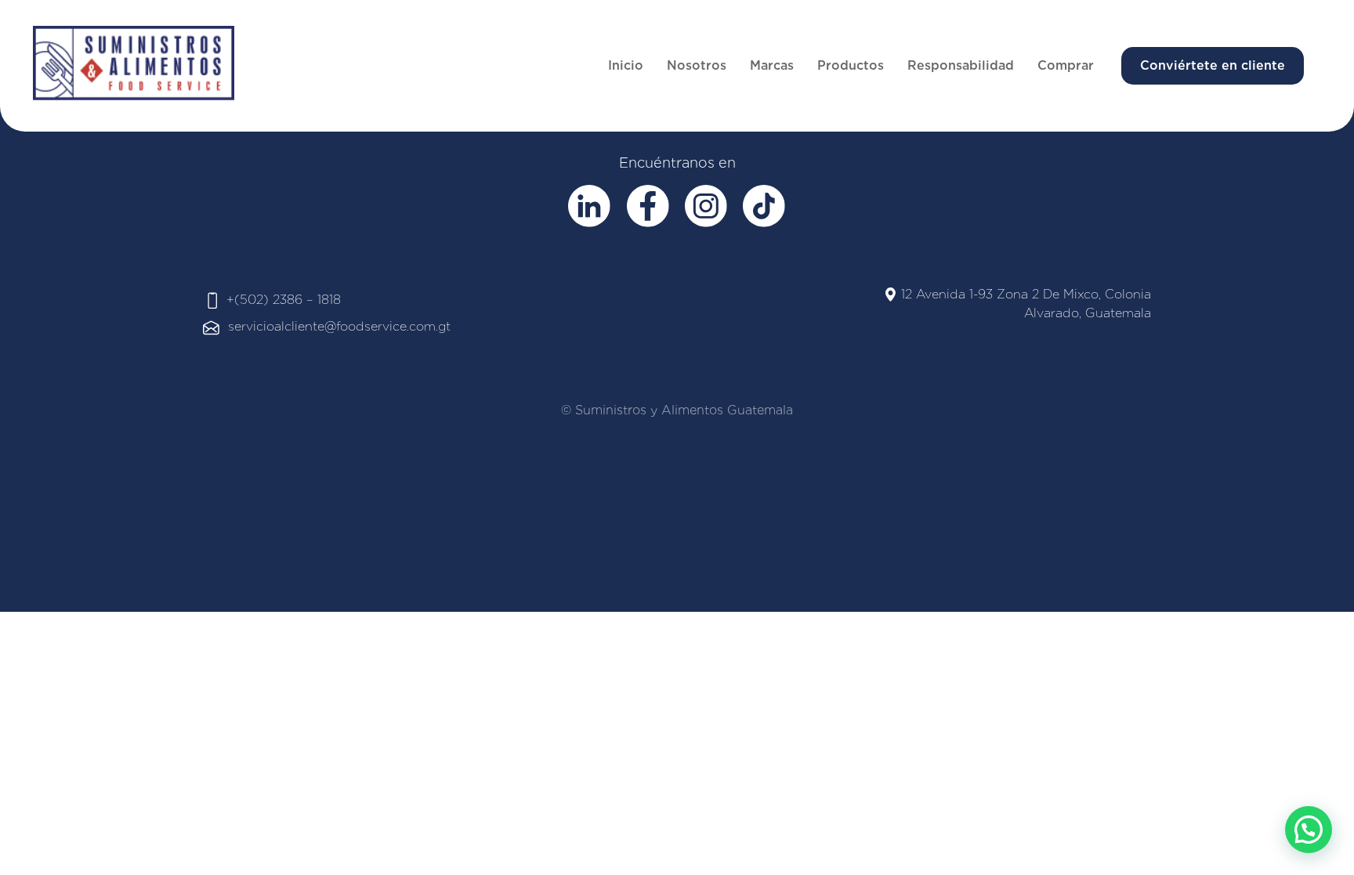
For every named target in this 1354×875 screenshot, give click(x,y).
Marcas (772, 65)
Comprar (1065, 65)
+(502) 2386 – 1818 (283, 299)
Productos (850, 65)
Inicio (625, 65)
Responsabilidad (960, 65)
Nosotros (696, 65)
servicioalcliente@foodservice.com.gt (339, 326)
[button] (1308, 829)
